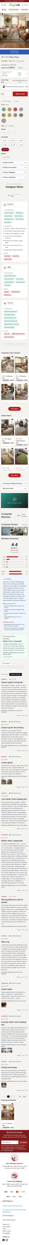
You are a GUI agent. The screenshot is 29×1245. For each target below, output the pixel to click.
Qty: (2, 94)
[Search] (5, 5)
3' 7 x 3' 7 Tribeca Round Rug (20, 440)
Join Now (23, 1142)
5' (9, 133)
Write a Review (16, 674)
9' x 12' (21, 145)
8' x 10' (13, 145)
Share (17, 101)
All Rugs (4, 9)
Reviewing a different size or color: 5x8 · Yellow (14, 1081)
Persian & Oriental (13, 9)
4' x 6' (5, 140)
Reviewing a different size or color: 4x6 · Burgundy (12, 972)
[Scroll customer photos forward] (25, 531)
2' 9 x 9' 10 (6, 157)
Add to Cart (20, 94)
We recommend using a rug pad (19, 81)
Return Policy (7, 1231)
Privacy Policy (9, 1147)
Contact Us (6, 1224)
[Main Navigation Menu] (2, 5)
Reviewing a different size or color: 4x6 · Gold (13, 926)
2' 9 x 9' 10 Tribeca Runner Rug (7, 470)
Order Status (6, 1226)
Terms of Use (7, 1206)
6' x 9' (21, 140)
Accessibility (6, 1233)
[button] (14, 14)
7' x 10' (5, 145)
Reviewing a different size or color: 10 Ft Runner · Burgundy (14, 746)
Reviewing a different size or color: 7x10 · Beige (14, 825)
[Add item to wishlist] (12, 356)
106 (20, 1096)
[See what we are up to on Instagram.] (7, 1240)
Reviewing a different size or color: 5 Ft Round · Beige (14, 1045)
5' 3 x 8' (13, 140)
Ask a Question (7, 101)
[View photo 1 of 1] (3, 1004)
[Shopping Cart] (27, 5)
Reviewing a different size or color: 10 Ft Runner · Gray (14, 777)
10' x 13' (5, 149)
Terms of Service (8, 1150)
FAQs (4, 1229)
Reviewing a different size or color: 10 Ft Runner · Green (13, 653)
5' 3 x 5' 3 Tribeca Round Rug (20, 470)
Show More (14, 409)
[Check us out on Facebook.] (4, 1240)
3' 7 (4, 133)
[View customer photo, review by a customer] (5, 531)
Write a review (20, 61)
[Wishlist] (24, 5)
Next (24, 1096)
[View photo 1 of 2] (3, 781)
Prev (4, 1096)
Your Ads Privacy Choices (11, 1209)
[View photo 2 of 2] (9, 781)
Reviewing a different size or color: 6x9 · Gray (13, 1000)
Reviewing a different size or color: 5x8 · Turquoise (12, 711)
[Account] (22, 5)
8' (15, 133)
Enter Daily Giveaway (9, 1220)
